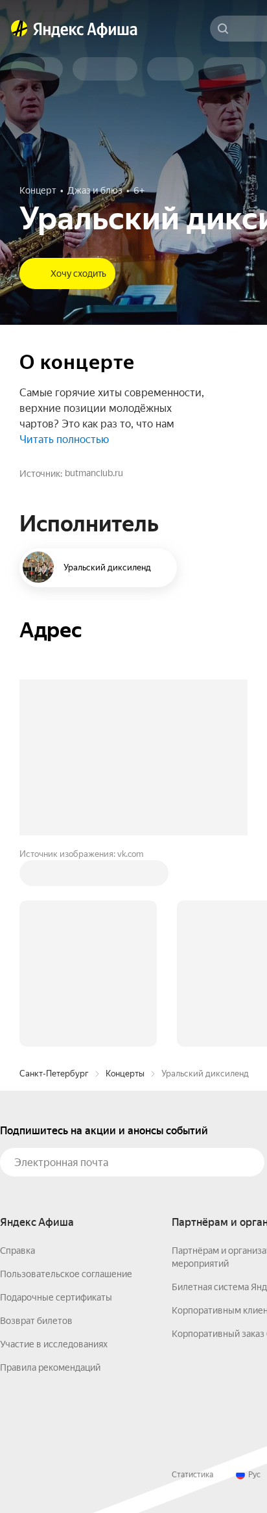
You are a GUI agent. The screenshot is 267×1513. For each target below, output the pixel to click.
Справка (17, 1250)
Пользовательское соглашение (66, 1274)
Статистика (192, 1474)
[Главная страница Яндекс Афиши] (19, 28)
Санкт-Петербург (54, 1073)
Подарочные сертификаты (56, 1297)
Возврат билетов (36, 1321)
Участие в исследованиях (54, 1344)
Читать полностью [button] (64, 439)
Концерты (125, 1073)
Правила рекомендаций (50, 1367)
